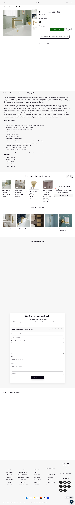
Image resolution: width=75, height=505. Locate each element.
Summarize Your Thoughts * (18, 334)
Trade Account (50, 477)
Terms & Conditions (51, 485)
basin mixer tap (27, 97)
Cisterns (23, 482)
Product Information (19, 93)
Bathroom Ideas (51, 482)
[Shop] (4, 2)
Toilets (9, 482)
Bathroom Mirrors (23, 472)
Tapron (45, 502)
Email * (13, 363)
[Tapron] (37, 2)
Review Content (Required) (18, 340)
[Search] (67, 2)
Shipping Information (33, 93)
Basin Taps (19, 6)
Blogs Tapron (51, 479)
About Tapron (51, 472)
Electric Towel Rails (23, 484)
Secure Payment (37, 479)
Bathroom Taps (11, 6)
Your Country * (15, 370)
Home (5, 6)
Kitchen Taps (9, 472)
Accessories (9, 484)
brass (31, 99)
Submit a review (37, 377)
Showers (9, 477)
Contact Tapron (51, 474)
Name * (13, 356)
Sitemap (37, 484)
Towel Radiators (9, 479)
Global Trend (22, 502)
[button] (70, 2)
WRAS (43, 110)
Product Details (7, 93)
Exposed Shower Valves (23, 477)
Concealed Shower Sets (23, 474)
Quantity (42, 26)
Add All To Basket (63, 195)
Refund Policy (37, 482)
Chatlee (71, 497)
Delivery (37, 472)
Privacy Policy (37, 474)
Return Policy (37, 477)
